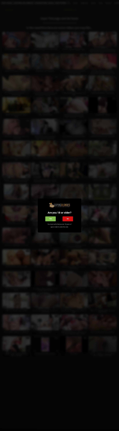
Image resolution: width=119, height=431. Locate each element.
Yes (50, 219)
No (68, 219)
